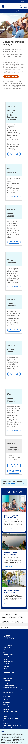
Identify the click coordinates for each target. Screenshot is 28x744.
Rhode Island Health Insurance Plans (11, 591)
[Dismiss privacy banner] (26, 731)
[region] (14, 617)
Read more (7, 529)
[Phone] (20, 5)
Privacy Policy (6, 740)
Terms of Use (15, 740)
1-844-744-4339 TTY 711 (15, 483)
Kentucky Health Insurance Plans (10, 554)
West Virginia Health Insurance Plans (11, 516)
